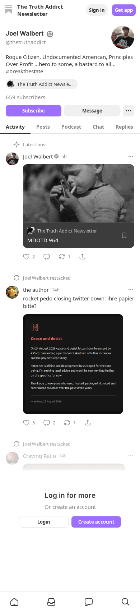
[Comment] (47, 256)
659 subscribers (25, 97)
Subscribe (33, 110)
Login (43, 522)
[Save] (124, 235)
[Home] (8, 10)
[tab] (15, 126)
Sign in (97, 10)
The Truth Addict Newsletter (67, 230)
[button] (14, 602)
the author (36, 289)
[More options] (130, 156)
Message (92, 110)
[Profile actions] (128, 110)
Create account (96, 522)
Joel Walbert (38, 156)
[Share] (82, 256)
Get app (124, 10)
